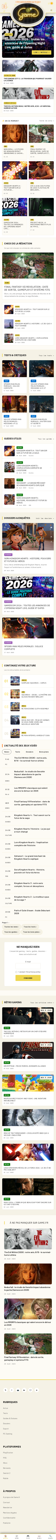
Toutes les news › (11, 927)
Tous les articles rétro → (42, 1003)
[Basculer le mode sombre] (51, 3)
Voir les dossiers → (45, 518)
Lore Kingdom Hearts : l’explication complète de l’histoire (31, 843)
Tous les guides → (46, 439)
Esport (6, 1429)
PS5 (5, 1458)
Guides (39, 1537)
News (6, 752)
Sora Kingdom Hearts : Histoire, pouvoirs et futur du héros (29, 871)
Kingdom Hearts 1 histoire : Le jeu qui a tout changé (32, 830)
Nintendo (7, 1468)
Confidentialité (9, 1518)
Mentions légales (10, 1513)
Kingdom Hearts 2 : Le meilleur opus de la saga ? (31, 898)
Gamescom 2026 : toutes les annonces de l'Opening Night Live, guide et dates (25, 43)
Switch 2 (6, 1473)
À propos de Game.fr (11, 1497)
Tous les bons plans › (31, 932)
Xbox (5, 1463)
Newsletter (7, 1507)
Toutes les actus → (46, 121)
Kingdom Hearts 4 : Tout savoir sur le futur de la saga (32, 816)
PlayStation (8, 1452)
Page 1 (5, 922)
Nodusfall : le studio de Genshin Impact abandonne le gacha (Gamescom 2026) (29, 774)
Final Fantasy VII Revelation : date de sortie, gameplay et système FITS (32, 803)
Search (50, 1537)
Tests (17, 752)
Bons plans (44, 752)
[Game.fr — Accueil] (28, 13)
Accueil (5, 1537)
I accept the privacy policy (29, 972)
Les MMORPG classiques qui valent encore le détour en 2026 (31, 789)
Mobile (5, 1478)
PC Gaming (7, 1434)
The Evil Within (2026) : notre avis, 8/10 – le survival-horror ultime (30, 759)
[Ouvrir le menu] (4, 6)
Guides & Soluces (10, 1418)
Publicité (6, 1523)
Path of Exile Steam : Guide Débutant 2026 (32, 911)
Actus (5, 1408)
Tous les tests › (30, 927)
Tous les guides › (11, 932)
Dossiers (29, 752)
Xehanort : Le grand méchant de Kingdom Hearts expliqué (29, 857)
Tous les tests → (46, 356)
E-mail (28, 962)
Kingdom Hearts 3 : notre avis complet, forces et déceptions (29, 884)
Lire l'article (41, 52)
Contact (6, 1502)
